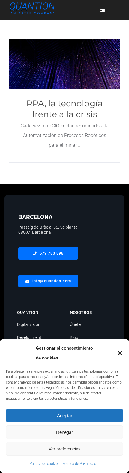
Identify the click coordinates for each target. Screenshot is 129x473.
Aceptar (64, 415)
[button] (120, 353)
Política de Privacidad (79, 464)
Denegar (64, 432)
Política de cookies (44, 464)
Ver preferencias (65, 448)
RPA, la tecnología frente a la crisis (64, 64)
